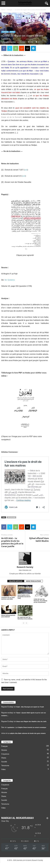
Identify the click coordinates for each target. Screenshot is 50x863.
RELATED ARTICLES (15, 581)
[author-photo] (25, 558)
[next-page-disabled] (26, 623)
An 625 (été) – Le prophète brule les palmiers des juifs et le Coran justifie (12, 542)
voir (25, 170)
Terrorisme (5, 766)
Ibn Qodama (10, 280)
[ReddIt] (21, 48)
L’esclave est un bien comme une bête (8, 598)
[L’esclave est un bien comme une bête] (8, 590)
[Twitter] (9, 48)
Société (4, 762)
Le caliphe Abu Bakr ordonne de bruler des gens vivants (27, 733)
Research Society (9, 42)
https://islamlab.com (25, 570)
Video (3, 769)
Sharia (12, 32)
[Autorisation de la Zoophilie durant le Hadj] (25, 589)
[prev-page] (23, 623)
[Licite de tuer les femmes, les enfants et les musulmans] (41, 591)
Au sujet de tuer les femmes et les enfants (25, 618)
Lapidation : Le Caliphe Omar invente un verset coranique (26, 727)
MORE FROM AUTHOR (33, 581)
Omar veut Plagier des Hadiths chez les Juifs (31, 721)
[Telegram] (33, 48)
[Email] (27, 48)
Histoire (4, 750)
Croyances (5, 754)
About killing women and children (8, 616)
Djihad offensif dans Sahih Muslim (39, 539)
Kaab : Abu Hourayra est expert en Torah (30, 707)
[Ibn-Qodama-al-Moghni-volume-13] (25, 406)
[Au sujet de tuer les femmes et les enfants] (25, 610)
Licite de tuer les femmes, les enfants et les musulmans (40, 600)
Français (9, 10)
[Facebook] (3, 48)
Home (3, 10)
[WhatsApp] (15, 48)
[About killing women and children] (8, 609)
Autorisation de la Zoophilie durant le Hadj (24, 596)
